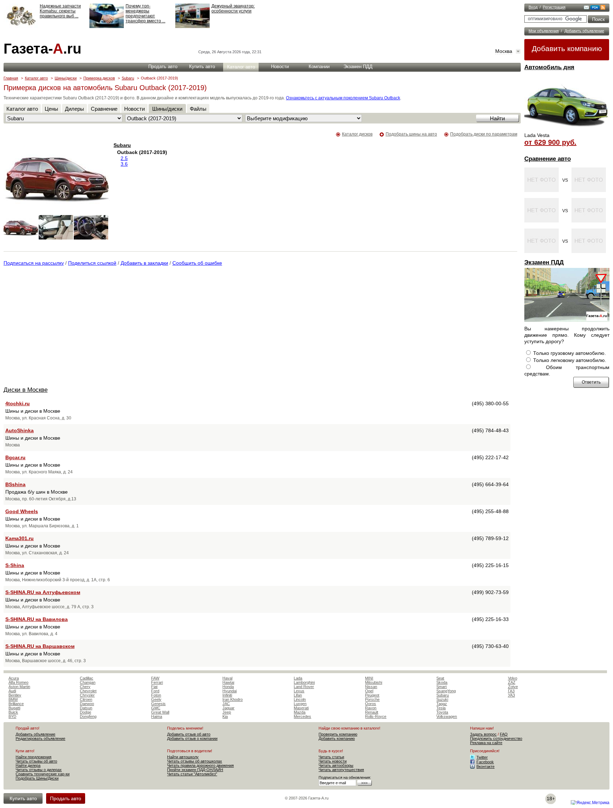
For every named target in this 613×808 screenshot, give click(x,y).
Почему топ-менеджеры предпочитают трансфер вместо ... (145, 13)
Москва (503, 51)
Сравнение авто (547, 158)
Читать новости (333, 761)
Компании (319, 66)
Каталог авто (241, 67)
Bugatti (14, 708)
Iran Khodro (232, 699)
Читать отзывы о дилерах (39, 770)
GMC (155, 708)
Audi (12, 691)
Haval (227, 678)
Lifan (298, 695)
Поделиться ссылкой (92, 263)
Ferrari (157, 682)
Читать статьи (331, 757)
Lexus (299, 691)
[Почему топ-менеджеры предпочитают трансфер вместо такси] (106, 26)
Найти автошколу (183, 757)
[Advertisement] (63, 327)
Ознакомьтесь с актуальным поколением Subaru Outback (343, 97)
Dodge (85, 712)
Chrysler (87, 695)
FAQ (504, 734)
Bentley (15, 695)
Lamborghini (304, 682)
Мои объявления (544, 31)
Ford (155, 691)
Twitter (482, 757)
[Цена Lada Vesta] (566, 129)
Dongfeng (88, 716)
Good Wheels (21, 511)
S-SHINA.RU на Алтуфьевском (42, 592)
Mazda (299, 712)
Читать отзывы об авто (36, 761)
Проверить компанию (338, 734)
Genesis (158, 704)
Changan (87, 682)
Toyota (442, 712)
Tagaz (441, 704)
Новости (280, 66)
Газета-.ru (42, 48)
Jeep (226, 712)
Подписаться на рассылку (34, 263)
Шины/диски (66, 78)
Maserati (301, 708)
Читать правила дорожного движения (200, 765)
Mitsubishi (373, 682)
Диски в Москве (26, 389)
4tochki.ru (17, 403)
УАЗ (511, 695)
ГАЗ (511, 691)
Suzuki (442, 699)
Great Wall (160, 712)
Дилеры (74, 109)
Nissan (371, 687)
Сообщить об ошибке (197, 263)
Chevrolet (88, 691)
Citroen (86, 699)
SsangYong (446, 691)
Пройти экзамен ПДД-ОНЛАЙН (195, 770)
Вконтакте (485, 766)
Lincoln (300, 699)
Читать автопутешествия (341, 770)
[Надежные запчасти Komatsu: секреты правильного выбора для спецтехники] (21, 26)
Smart (441, 687)
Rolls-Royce (375, 716)
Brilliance (16, 704)
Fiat (154, 687)
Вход (533, 7)
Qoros (370, 704)
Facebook (485, 762)
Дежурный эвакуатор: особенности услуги (233, 8)
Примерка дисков (99, 78)
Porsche (372, 699)
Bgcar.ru (15, 457)
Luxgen (300, 704)
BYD (12, 716)
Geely (156, 699)
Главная (11, 78)
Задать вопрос (483, 734)
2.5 (124, 158)
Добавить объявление (584, 31)
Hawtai (228, 682)
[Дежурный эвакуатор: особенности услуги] (192, 26)
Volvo (512, 678)
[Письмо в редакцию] (586, 8)
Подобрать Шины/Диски (37, 778)
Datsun (86, 708)
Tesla (441, 708)
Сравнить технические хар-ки (43, 774)
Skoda (441, 682)
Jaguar (228, 708)
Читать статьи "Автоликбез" (192, 774)
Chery (85, 687)
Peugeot (372, 695)
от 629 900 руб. (550, 142)
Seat (440, 678)
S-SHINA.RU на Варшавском (39, 646)
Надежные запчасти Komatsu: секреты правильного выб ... (60, 11)
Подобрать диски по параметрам (483, 134)
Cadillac (86, 678)
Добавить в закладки (144, 263)
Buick (13, 712)
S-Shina (14, 565)
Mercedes (302, 716)
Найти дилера (28, 765)
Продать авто (162, 66)
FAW (155, 678)
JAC (226, 704)
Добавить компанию (567, 48)
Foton (156, 695)
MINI (369, 678)
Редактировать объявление (40, 738)
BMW (13, 699)
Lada (298, 678)
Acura (14, 678)
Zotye (513, 687)
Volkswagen (446, 716)
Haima (156, 716)
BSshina (15, 484)
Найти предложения (33, 757)
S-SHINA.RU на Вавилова (36, 619)
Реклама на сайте (486, 743)
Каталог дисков (357, 134)
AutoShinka (19, 430)
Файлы (198, 109)
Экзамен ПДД (544, 262)
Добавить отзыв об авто (188, 734)
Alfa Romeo (18, 682)
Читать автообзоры (336, 765)
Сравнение (104, 109)
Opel (369, 691)
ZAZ (511, 682)
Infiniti (227, 695)
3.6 (124, 164)
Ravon (370, 708)
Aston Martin (19, 687)
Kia (225, 716)
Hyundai (229, 691)
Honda (228, 687)
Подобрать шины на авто (411, 134)
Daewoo (87, 704)
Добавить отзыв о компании (192, 738)
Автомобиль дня (549, 67)
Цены (51, 109)
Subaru (128, 78)
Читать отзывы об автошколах (194, 761)
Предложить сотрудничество (496, 738)
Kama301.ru (19, 538)
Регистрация (554, 7)
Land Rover (304, 687)
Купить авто (202, 66)
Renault (371, 712)
